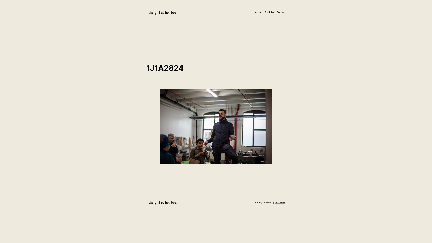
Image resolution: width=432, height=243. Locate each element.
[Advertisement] (216, 43)
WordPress (280, 202)
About (258, 12)
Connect (281, 12)
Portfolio (269, 12)
